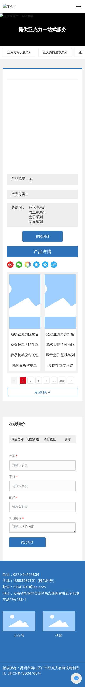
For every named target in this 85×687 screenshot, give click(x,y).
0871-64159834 (26, 574)
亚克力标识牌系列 (19, 52)
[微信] (19, 264)
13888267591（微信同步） (34, 580)
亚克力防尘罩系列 (55, 52)
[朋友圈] (27, 264)
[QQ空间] (45, 264)
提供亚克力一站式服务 (42, 29)
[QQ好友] (36, 264)
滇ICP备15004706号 (25, 673)
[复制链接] (54, 264)
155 (62, 380)
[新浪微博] (10, 264)
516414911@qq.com (29, 587)
